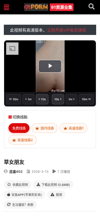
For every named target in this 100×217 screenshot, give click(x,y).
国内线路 (47, 128)
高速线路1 (76, 128)
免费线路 (19, 128)
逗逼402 (16, 171)
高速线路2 (25, 140)
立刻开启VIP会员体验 (66, 30)
